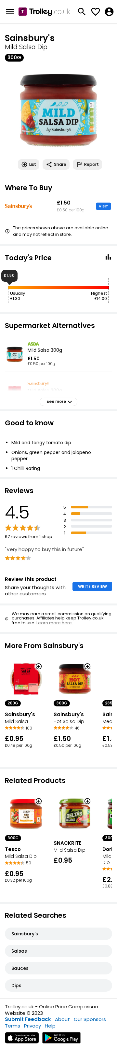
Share (60, 164)
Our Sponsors (90, 1019)
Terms (12, 1025)
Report (91, 164)
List (32, 164)
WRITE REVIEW (92, 586)
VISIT (103, 206)
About (62, 1019)
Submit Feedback (28, 1019)
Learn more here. (54, 623)
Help (50, 1025)
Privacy (32, 1025)
